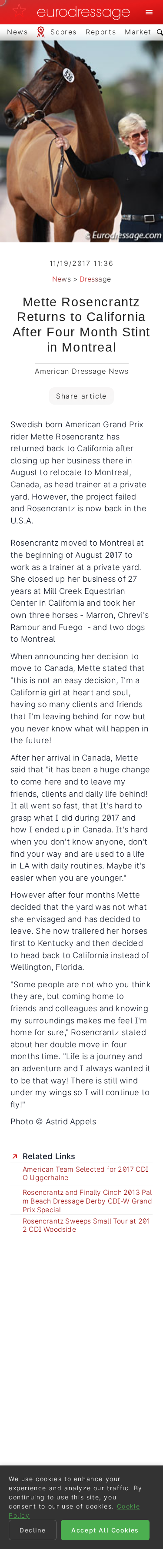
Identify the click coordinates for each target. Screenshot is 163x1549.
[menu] (149, 12)
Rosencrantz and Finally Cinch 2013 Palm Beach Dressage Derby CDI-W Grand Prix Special (87, 1201)
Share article (81, 396)
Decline (33, 1530)
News (61, 279)
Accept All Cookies (105, 1530)
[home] (73, 12)
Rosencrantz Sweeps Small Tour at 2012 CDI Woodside (86, 1225)
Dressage (95, 279)
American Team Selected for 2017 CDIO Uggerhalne (86, 1173)
